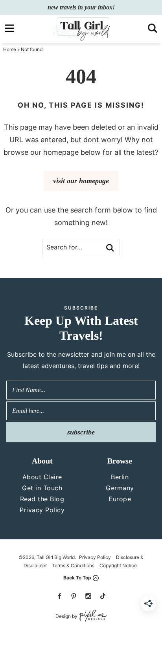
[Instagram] (88, 596)
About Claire (42, 477)
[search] (152, 28)
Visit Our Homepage (81, 181)
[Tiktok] (103, 596)
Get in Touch (42, 488)
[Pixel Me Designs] (92, 616)
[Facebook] (59, 596)
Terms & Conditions (73, 565)
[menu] (9, 28)
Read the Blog (42, 499)
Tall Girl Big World (80, 29)
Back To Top (77, 578)
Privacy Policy (42, 510)
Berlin (120, 477)
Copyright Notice (118, 565)
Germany (120, 488)
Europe (120, 499)
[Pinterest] (74, 596)
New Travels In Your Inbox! (81, 7)
